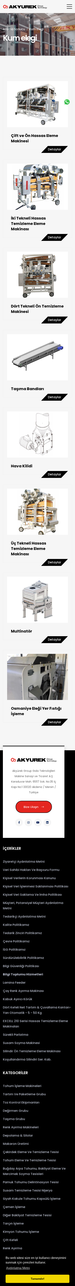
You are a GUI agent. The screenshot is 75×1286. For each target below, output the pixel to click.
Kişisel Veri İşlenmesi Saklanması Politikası (35, 886)
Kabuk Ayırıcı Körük (17, 999)
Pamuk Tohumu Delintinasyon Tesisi (31, 1182)
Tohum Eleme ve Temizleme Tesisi (29, 1160)
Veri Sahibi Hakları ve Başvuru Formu (31, 870)
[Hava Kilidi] (37, 434)
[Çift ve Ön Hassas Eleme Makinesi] (37, 104)
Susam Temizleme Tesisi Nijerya (27, 1190)
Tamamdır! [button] (37, 1278)
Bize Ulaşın (31, 807)
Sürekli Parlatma (15, 1034)
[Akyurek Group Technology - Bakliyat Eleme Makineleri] (25, 6)
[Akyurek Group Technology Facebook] (19, 822)
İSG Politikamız (14, 949)
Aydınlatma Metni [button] (18, 1268)
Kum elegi (36, 29)
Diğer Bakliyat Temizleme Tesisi (27, 1215)
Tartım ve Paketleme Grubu (24, 1094)
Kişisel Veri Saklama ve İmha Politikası (32, 894)
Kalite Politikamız (16, 925)
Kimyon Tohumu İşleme (21, 1232)
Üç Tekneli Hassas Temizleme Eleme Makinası (28, 549)
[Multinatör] (37, 600)
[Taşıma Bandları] (37, 357)
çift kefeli (10, 1240)
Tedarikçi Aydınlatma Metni (24, 916)
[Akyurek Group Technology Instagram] (28, 822)
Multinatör (21, 631)
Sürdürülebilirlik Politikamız (23, 958)
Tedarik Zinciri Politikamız (22, 933)
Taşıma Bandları (27, 388)
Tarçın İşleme (13, 1223)
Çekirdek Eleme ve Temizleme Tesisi (31, 1152)
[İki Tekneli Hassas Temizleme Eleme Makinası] (37, 187)
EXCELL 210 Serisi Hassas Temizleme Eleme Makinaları (35, 1024)
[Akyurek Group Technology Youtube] (38, 822)
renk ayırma (12, 1248)
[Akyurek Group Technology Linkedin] (47, 822)
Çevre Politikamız (16, 941)
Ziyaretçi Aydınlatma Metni (24, 861)
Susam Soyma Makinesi (21, 1043)
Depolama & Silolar (18, 1135)
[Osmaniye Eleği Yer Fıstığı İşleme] (37, 677)
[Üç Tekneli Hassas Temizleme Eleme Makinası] (37, 512)
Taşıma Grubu (14, 1119)
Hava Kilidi (21, 466)
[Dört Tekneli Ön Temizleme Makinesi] (37, 275)
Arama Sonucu (14, 29)
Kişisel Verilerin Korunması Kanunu (29, 878)
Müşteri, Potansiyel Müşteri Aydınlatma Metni (33, 905)
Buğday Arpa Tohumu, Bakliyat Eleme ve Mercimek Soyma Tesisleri (34, 1171)
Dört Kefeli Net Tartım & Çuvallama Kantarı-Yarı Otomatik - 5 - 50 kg (37, 1010)
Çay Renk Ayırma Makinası (23, 991)
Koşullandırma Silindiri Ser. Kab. (27, 1059)
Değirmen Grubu (15, 1111)
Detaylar (54, 149)
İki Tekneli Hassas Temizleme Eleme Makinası (28, 224)
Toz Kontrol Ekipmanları (21, 1102)
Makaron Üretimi (16, 1144)
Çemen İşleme (14, 1207)
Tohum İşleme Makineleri (22, 1086)
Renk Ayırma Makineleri (21, 1127)
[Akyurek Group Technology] (34, 759)
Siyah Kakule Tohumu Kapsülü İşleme (31, 1198)
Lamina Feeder (14, 982)
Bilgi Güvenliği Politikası (21, 966)
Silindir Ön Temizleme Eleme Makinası (32, 1051)
